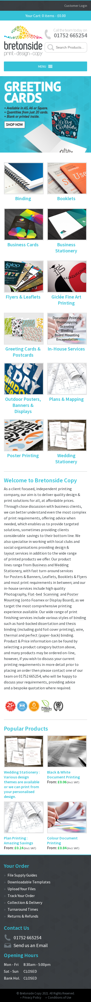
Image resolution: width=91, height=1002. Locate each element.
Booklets (65, 576)
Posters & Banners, (25, 576)
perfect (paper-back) (42, 635)
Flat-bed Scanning (43, 594)
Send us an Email (31, 945)
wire (79, 629)
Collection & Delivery (25, 902)
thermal (11, 635)
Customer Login (75, 5)
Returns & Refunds (23, 916)
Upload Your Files (22, 888)
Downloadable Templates (29, 881)
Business (39, 564)
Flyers (82, 576)
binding (80, 617)
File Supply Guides (22, 875)
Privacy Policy (32, 997)
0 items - (53, 15)
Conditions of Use (59, 997)
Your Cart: (33, 15)
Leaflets (49, 576)
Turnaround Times (23, 909)
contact (58, 670)
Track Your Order (21, 895)
